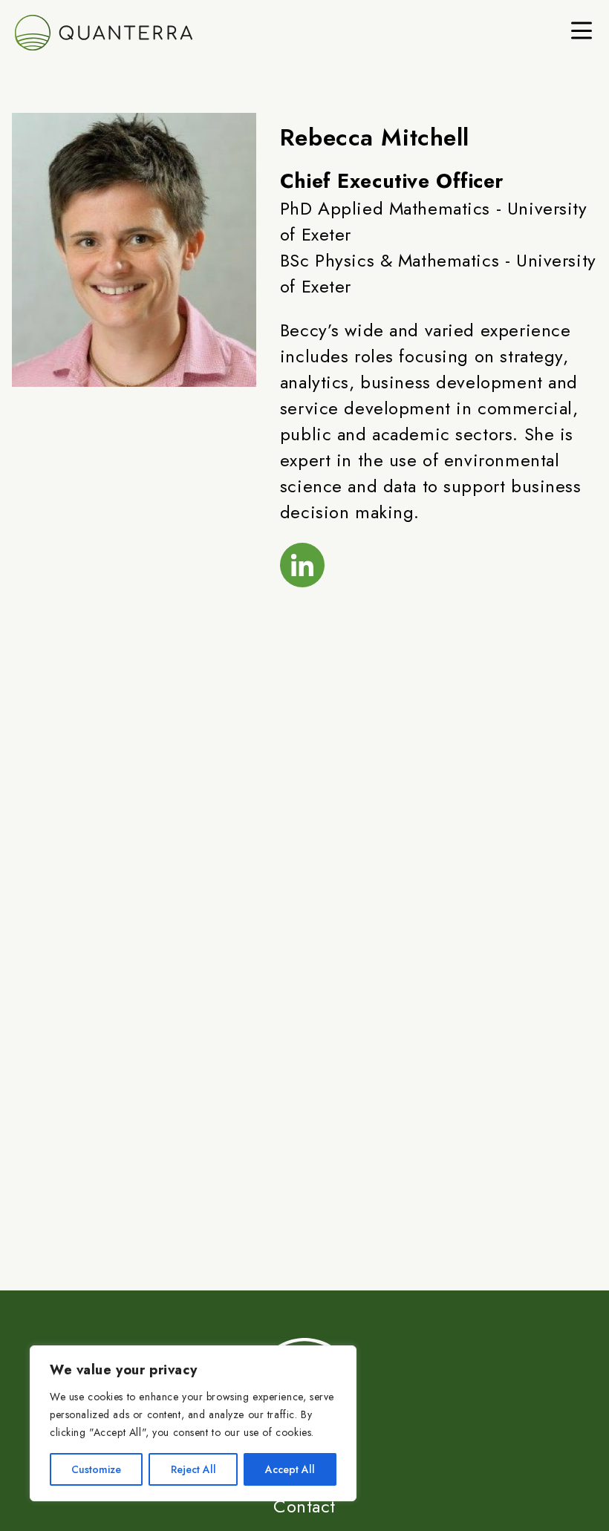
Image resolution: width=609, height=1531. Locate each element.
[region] (193, 1423)
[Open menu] (581, 30)
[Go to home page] (163, 32)
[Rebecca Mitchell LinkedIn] (302, 565)
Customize (96, 1469)
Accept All (290, 1469)
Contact (304, 1506)
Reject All (193, 1469)
